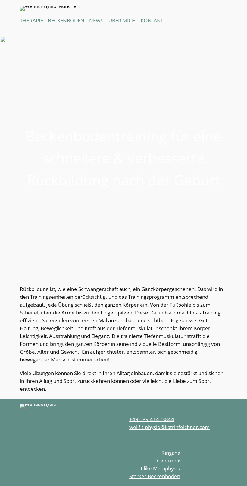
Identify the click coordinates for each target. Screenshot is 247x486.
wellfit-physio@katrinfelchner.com (169, 427)
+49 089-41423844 (151, 419)
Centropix (168, 460)
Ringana (170, 452)
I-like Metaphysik (160, 468)
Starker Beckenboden (154, 476)
